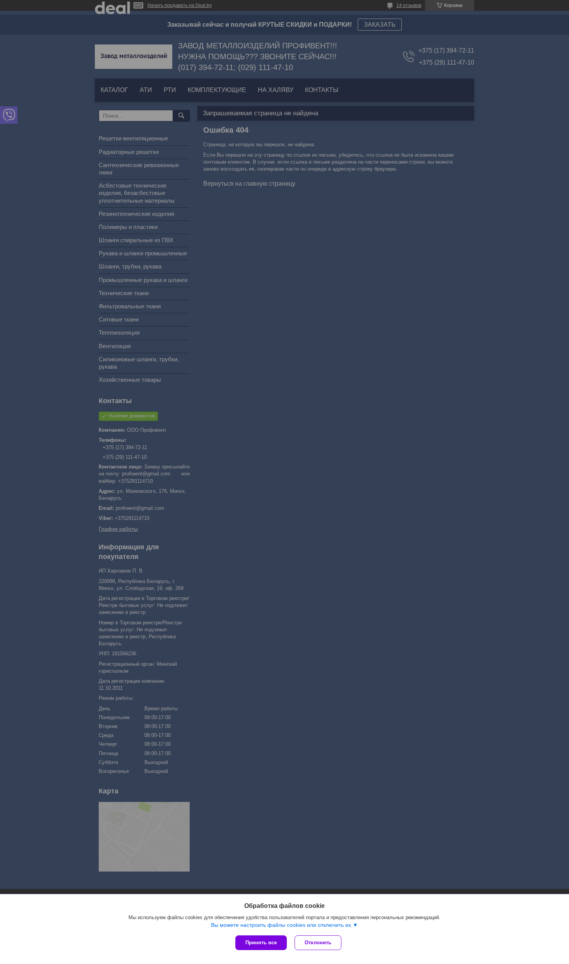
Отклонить (318, 942)
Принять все (261, 942)
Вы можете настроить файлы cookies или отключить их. (282, 925)
